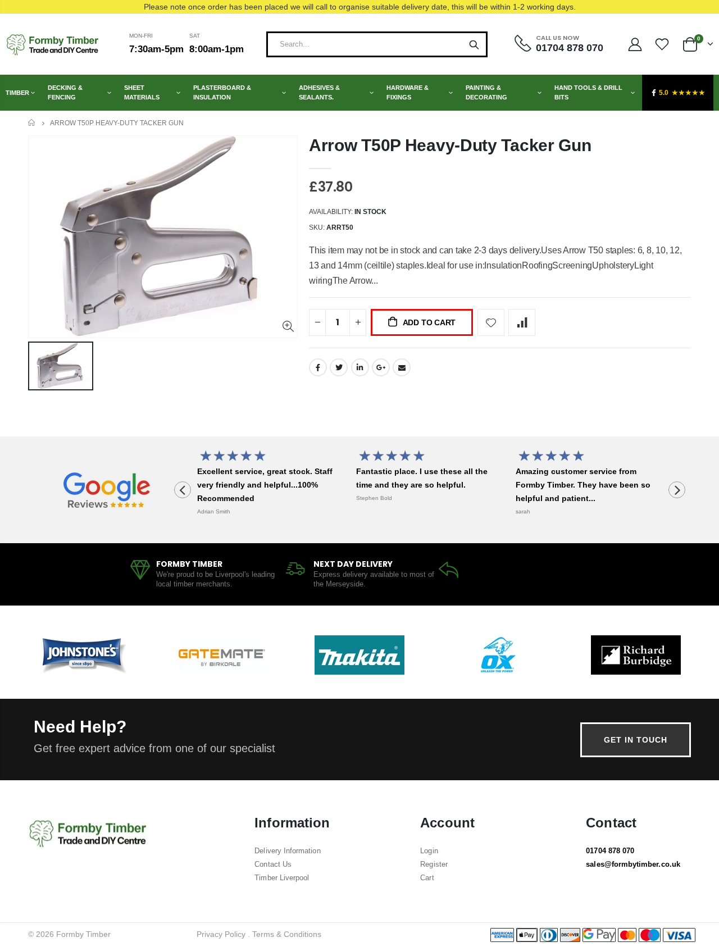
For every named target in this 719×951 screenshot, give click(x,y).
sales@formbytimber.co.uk (633, 864)
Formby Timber (83, 934)
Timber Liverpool (281, 877)
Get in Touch (635, 739)
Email (402, 367)
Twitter (339, 367)
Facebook (318, 367)
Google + (381, 367)
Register (434, 864)
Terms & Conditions (286, 934)
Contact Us (273, 864)
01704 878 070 (610, 851)
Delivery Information (287, 851)
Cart (427, 877)
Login (429, 851)
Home (32, 122)
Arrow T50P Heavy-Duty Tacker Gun (450, 145)
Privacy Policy (221, 934)
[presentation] (182, 489)
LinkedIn (360, 367)
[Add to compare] (521, 322)
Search (474, 44)
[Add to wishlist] (490, 322)
